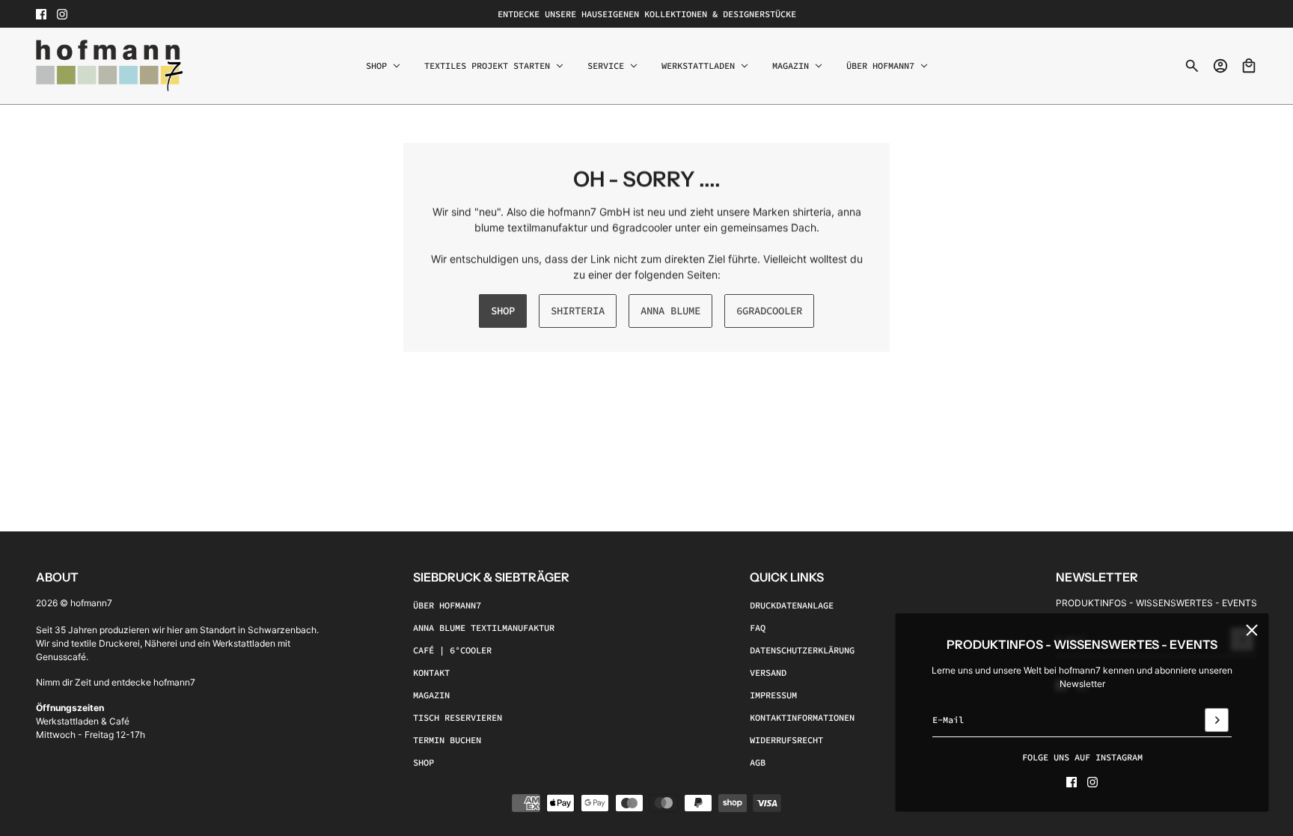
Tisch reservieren (457, 717)
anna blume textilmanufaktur (483, 627)
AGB (757, 762)
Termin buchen (447, 739)
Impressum (773, 695)
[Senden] (1217, 720)
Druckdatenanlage (792, 605)
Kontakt (431, 672)
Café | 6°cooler (452, 650)
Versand (768, 672)
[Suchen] (1192, 66)
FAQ (757, 627)
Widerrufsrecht (786, 739)
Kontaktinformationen (802, 717)
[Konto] (1220, 66)
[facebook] (41, 14)
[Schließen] (1251, 630)
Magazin (431, 695)
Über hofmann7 (447, 605)
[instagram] (62, 14)
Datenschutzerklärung (802, 650)
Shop (423, 762)
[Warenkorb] (1249, 66)
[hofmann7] (109, 66)
